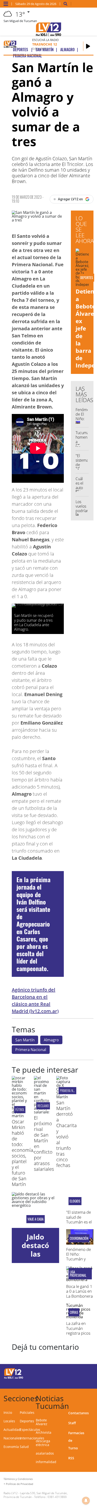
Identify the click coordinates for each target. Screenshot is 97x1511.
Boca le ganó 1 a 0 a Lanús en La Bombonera (79, 1291)
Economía (11, 1446)
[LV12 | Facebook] (76, 1373)
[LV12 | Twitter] (85, 1373)
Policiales (27, 1412)
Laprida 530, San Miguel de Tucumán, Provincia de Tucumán (36, 1495)
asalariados (45, 1453)
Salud (24, 1446)
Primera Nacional (30, 1049)
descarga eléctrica (43, 1443)
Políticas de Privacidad (19, 1484)
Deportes (27, 1421)
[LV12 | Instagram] (76, 1382)
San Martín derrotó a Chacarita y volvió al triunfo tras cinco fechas (66, 1133)
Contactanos (78, 1413)
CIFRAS (74, 1312)
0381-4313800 (57, 1497)
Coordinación (79, 1238)
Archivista (43, 1432)
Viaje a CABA (36, 1219)
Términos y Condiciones (18, 1479)
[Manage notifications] (86, 1500)
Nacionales (12, 1438)
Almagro (51, 1040)
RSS (71, 1458)
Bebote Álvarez (41, 1422)
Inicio (8, 1412)
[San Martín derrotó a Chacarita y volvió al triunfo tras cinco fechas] (63, 1096)
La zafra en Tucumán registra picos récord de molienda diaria (78, 1335)
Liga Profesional (78, 1273)
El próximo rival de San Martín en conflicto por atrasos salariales (44, 1143)
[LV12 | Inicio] (92, 1398)
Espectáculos (30, 1429)
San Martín (25, 1040)
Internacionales (32, 1438)
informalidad (46, 1462)
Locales (9, 1421)
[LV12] (14, 1378)
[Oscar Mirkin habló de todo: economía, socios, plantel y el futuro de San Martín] (19, 1115)
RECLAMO (43, 1105)
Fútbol (19, 1109)
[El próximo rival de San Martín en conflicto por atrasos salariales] (41, 1112)
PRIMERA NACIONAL (71, 1090)
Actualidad (12, 1429)
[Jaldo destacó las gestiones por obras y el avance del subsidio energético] (35, 1210)
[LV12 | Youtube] (85, 1382)
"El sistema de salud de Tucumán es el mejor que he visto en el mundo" (79, 1224)
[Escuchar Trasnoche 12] (88, 46)
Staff (72, 1423)
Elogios (75, 1201)
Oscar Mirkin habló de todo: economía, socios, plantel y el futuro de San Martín (23, 1152)
